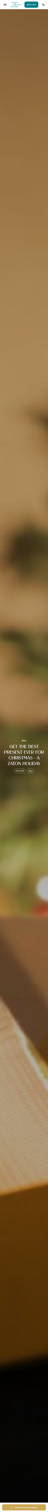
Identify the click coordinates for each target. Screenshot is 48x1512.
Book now (31, 4)
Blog (24, 740)
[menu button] (5, 5)
